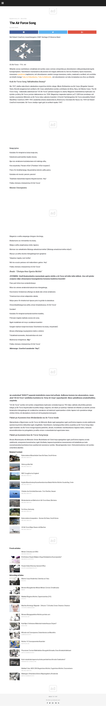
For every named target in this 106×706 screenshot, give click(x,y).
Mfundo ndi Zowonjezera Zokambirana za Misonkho (38, 632)
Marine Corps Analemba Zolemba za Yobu (35, 578)
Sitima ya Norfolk (27, 464)
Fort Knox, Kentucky (27, 509)
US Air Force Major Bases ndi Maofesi (33, 527)
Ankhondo (47, 77)
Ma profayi (24, 18)
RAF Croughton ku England (30, 473)
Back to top (53, 696)
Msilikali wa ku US (14, 18)
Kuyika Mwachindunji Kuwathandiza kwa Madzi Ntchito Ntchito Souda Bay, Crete (47, 482)
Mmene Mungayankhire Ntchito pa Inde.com (35, 614)
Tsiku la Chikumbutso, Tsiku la (33, 77)
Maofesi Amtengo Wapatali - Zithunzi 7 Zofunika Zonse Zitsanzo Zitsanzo (45, 605)
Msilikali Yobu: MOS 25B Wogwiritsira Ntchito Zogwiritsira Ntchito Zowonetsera (46, 668)
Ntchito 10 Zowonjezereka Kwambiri (33, 641)
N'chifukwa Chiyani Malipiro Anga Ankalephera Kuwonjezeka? (41, 557)
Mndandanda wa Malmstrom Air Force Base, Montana (39, 500)
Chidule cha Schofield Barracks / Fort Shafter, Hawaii (38, 491)
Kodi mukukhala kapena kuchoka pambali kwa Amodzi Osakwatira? (43, 659)
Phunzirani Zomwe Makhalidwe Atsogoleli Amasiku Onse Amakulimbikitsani (46, 650)
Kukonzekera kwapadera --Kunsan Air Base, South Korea (39, 518)
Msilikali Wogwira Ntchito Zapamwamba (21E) (36, 596)
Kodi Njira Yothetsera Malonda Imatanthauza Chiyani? (39, 623)
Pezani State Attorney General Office (33, 566)
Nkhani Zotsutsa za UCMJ (29, 552)
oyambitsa (21, 74)
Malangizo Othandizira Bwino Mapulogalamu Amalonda (39, 673)
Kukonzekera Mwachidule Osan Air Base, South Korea (38, 455)
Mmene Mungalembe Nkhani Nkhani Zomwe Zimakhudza (40, 587)
